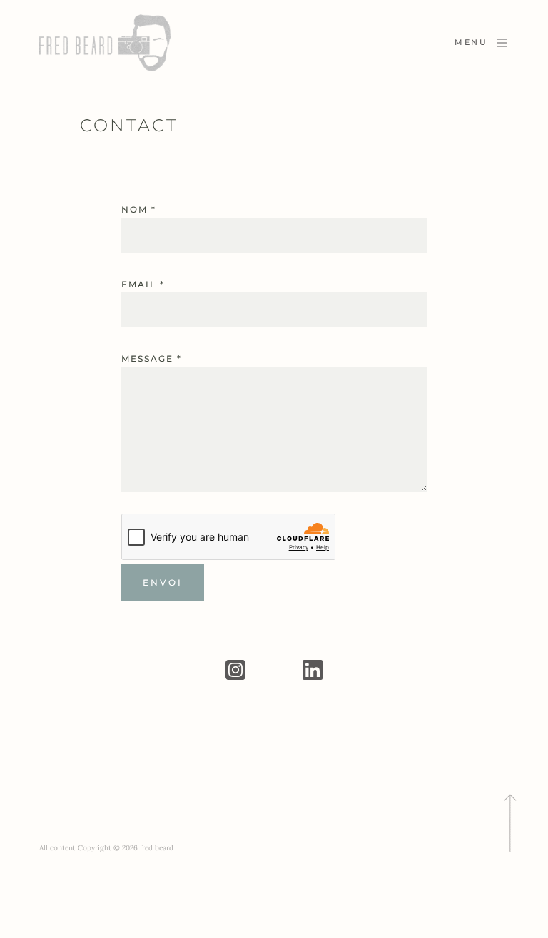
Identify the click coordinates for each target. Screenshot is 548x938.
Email (143, 284)
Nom (138, 209)
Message (151, 358)
